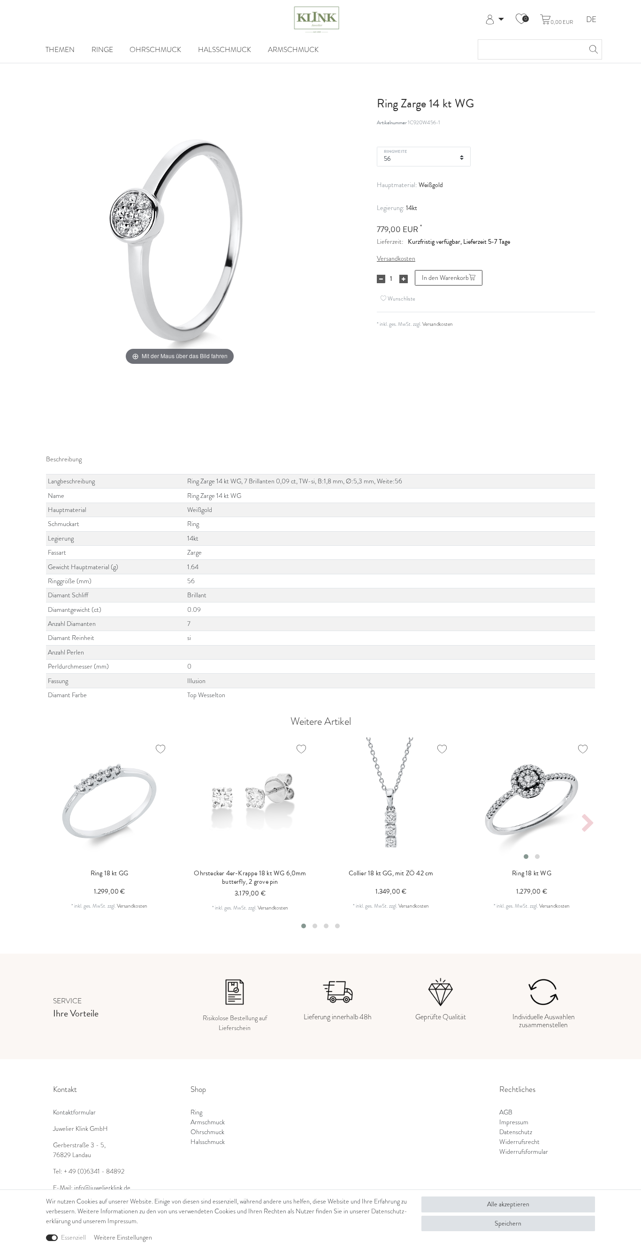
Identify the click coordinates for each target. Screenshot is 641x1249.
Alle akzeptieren (508, 1204)
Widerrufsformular (523, 1151)
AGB (505, 1112)
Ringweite (395, 151)
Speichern (508, 1223)
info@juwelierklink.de (102, 1187)
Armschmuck (293, 49)
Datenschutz (515, 1132)
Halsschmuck (224, 49)
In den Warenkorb (445, 277)
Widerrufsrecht (519, 1141)
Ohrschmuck (155, 49)
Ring (196, 1112)
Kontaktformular (74, 1112)
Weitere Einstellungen (123, 1237)
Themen (60, 49)
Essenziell (73, 1237)
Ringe (102, 49)
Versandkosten (396, 258)
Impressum (513, 1122)
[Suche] (592, 49)
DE (591, 20)
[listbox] (531, 800)
